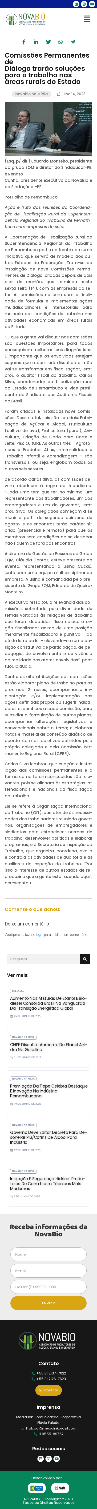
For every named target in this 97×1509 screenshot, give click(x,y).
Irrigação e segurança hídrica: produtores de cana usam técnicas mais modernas (47, 1183)
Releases (18, 991)
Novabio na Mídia (31, 93)
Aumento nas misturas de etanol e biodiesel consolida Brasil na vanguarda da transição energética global (48, 1003)
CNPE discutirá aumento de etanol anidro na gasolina (49, 1047)
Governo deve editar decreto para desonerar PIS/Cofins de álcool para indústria (48, 1137)
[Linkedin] (76, 4)
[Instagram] (84, 4)
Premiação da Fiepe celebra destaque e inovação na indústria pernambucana (49, 1091)
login (39, 935)
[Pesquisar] (85, 959)
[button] (87, 19)
